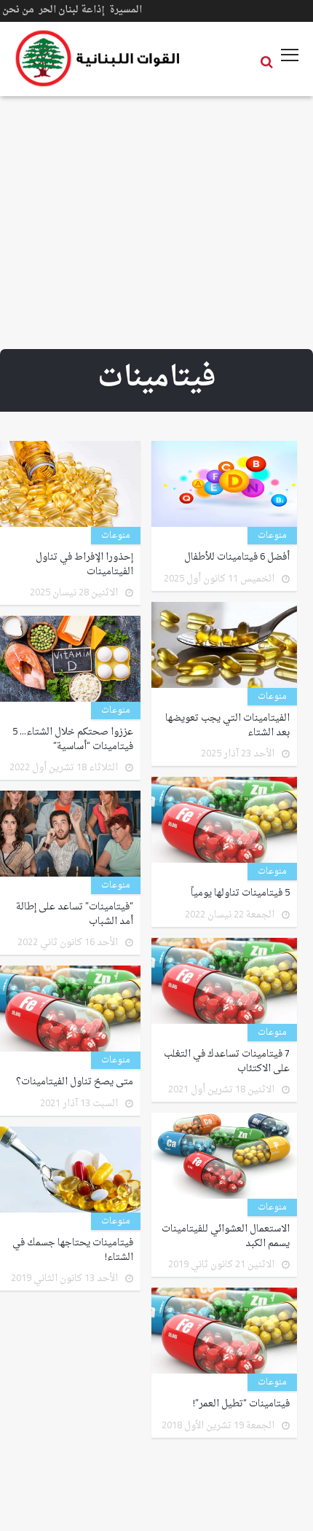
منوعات (272, 536)
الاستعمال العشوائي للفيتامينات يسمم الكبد (226, 1236)
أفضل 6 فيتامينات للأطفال (237, 557)
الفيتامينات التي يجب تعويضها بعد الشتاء (227, 725)
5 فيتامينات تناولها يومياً (240, 893)
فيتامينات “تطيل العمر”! (241, 1404)
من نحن (18, 10)
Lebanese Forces (98, 58)
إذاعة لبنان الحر (72, 10)
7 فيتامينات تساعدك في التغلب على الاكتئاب (227, 1061)
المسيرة (125, 10)
